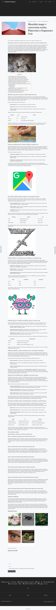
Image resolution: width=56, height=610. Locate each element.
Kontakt (50, 1)
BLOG (10, 595)
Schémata (40, 1)
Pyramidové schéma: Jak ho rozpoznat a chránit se (16, 91)
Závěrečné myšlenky (11, 85)
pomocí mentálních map (19, 47)
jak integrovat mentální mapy (30, 405)
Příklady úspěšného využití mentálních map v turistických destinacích (19, 81)
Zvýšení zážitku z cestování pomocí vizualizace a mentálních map (18, 79)
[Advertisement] (28, 10)
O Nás (46, 1)
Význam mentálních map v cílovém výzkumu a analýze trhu (17, 77)
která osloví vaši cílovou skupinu (32, 412)
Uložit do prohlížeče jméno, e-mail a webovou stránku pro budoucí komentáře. (21, 568)
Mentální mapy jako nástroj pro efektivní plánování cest (16, 76)
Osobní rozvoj (34, 1)
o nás (28, 595)
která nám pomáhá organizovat (33, 438)
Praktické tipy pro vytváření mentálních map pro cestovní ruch (17, 80)
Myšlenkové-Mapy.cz (10, 1)
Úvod (30, 1)
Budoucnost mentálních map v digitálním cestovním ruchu (17, 82)
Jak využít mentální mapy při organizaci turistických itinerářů (17, 78)
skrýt (21, 74)
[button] (53, 1)
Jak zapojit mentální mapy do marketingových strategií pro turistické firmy (19, 83)
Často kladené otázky (11, 84)
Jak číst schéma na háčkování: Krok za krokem (15, 92)
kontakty (46, 595)
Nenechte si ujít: (11, 86)
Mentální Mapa (31, 21)
